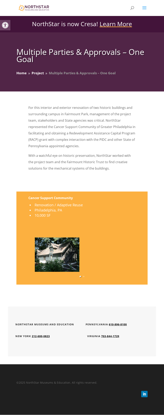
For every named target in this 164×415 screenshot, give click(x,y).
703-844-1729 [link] (110, 336)
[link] (5, 25)
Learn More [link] (116, 24)
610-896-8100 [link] (118, 324)
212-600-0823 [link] (41, 336)
